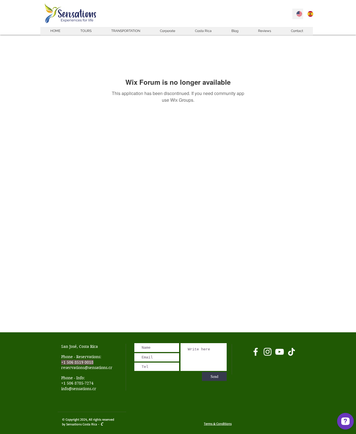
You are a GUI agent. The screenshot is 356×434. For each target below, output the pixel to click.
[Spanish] (308, 14)
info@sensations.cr (78, 388)
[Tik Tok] (291, 351)
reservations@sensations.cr (86, 367)
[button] (85, 31)
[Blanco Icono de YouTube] (279, 351)
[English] (297, 14)
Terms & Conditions (218, 423)
